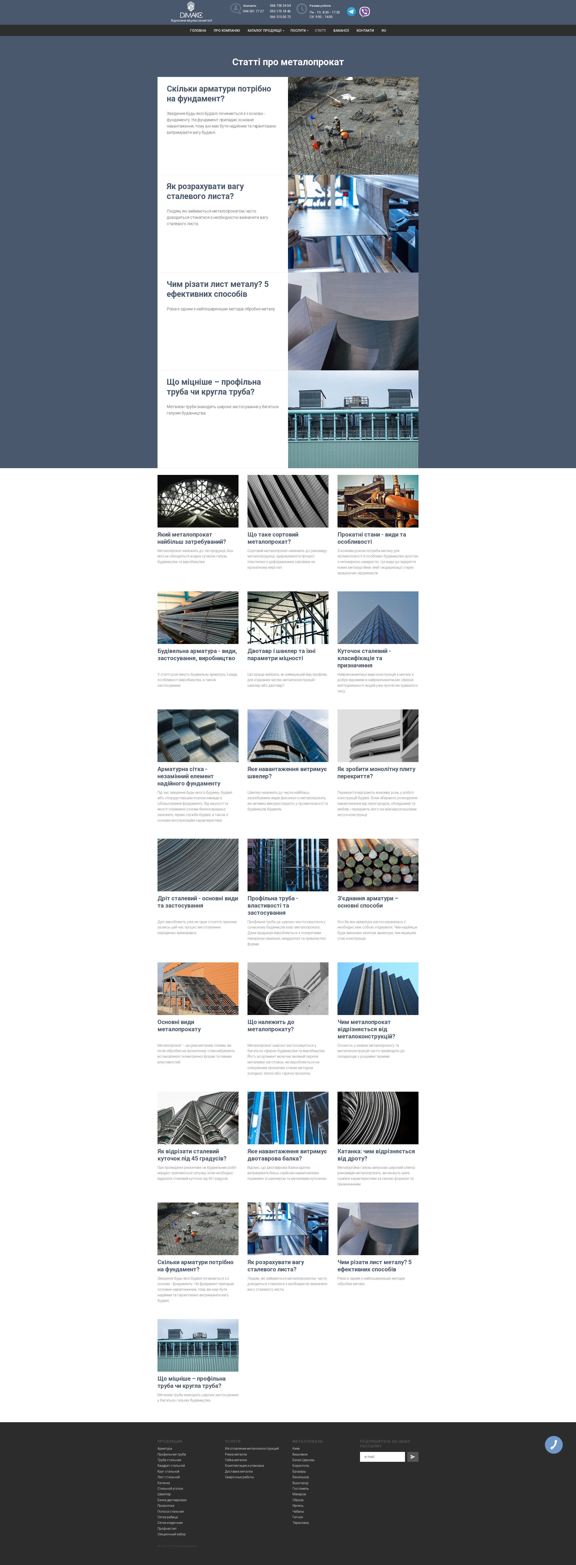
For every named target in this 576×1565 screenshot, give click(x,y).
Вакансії (341, 31)
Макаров (299, 1494)
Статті (320, 31)
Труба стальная (169, 1460)
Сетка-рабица (168, 1517)
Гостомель (300, 1488)
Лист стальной (169, 1477)
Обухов (298, 1500)
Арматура (165, 1448)
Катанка (164, 1483)
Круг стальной (168, 1471)
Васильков (300, 1477)
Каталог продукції (264, 31)
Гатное (297, 1517)
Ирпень (298, 1505)
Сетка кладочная (170, 1523)
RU (384, 31)
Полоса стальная (171, 1511)
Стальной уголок (170, 1488)
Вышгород (300, 1483)
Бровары (299, 1471)
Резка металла (236, 1454)
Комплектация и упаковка (244, 1465)
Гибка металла (236, 1460)
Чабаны (298, 1511)
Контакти (365, 31)
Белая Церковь (303, 1460)
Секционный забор (172, 1534)
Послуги (298, 31)
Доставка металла (239, 1471)
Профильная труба (172, 1454)
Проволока (166, 1505)
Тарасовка (300, 1523)
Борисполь (300, 1465)
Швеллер (164, 1494)
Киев (296, 1448)
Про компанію (227, 31)
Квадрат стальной (171, 1465)
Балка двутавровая (172, 1500)
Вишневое (300, 1454)
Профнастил (167, 1528)
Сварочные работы (239, 1477)
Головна (198, 31)
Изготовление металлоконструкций (252, 1448)
